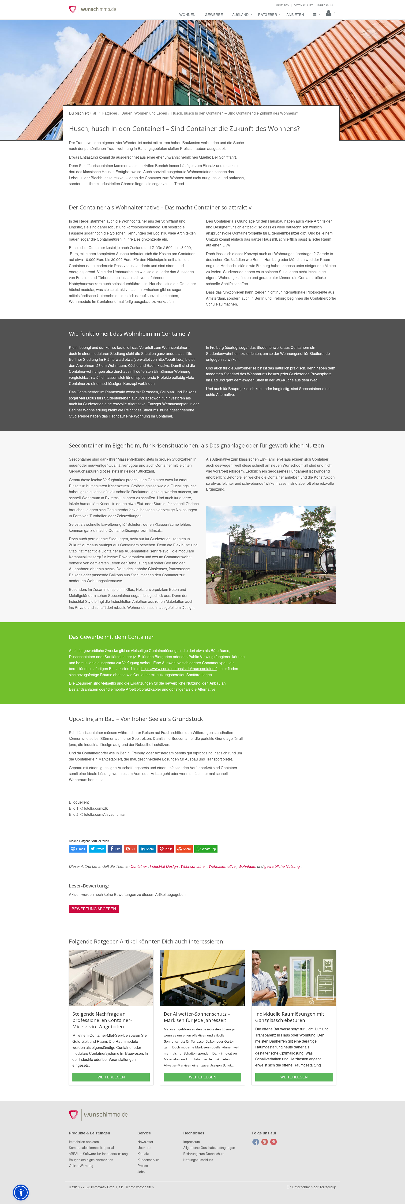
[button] (21, 1192)
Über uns (144, 1147)
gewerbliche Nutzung (282, 866)
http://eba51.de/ (170, 359)
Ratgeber (267, 14)
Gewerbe (214, 14)
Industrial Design (164, 866)
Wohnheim (247, 866)
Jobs (141, 1171)
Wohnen (187, 14)
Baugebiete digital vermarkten (91, 1159)
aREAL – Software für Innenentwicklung (98, 1153)
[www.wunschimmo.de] (95, 113)
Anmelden (282, 5)
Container (139, 866)
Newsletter (145, 1141)
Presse (143, 1165)
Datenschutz (303, 5)
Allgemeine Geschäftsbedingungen (209, 1147)
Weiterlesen (111, 1077)
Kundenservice (149, 1159)
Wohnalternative (222, 866)
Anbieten (295, 14)
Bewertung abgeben (94, 908)
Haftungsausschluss (198, 1159)
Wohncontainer (193, 866)
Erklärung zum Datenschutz (203, 1153)
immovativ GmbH (104, 1187)
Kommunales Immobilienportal (91, 1147)
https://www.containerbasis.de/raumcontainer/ (179, 668)
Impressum (325, 5)
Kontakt (143, 1153)
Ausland (240, 14)
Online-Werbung (81, 1165)
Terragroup (327, 1187)
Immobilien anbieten (84, 1141)
